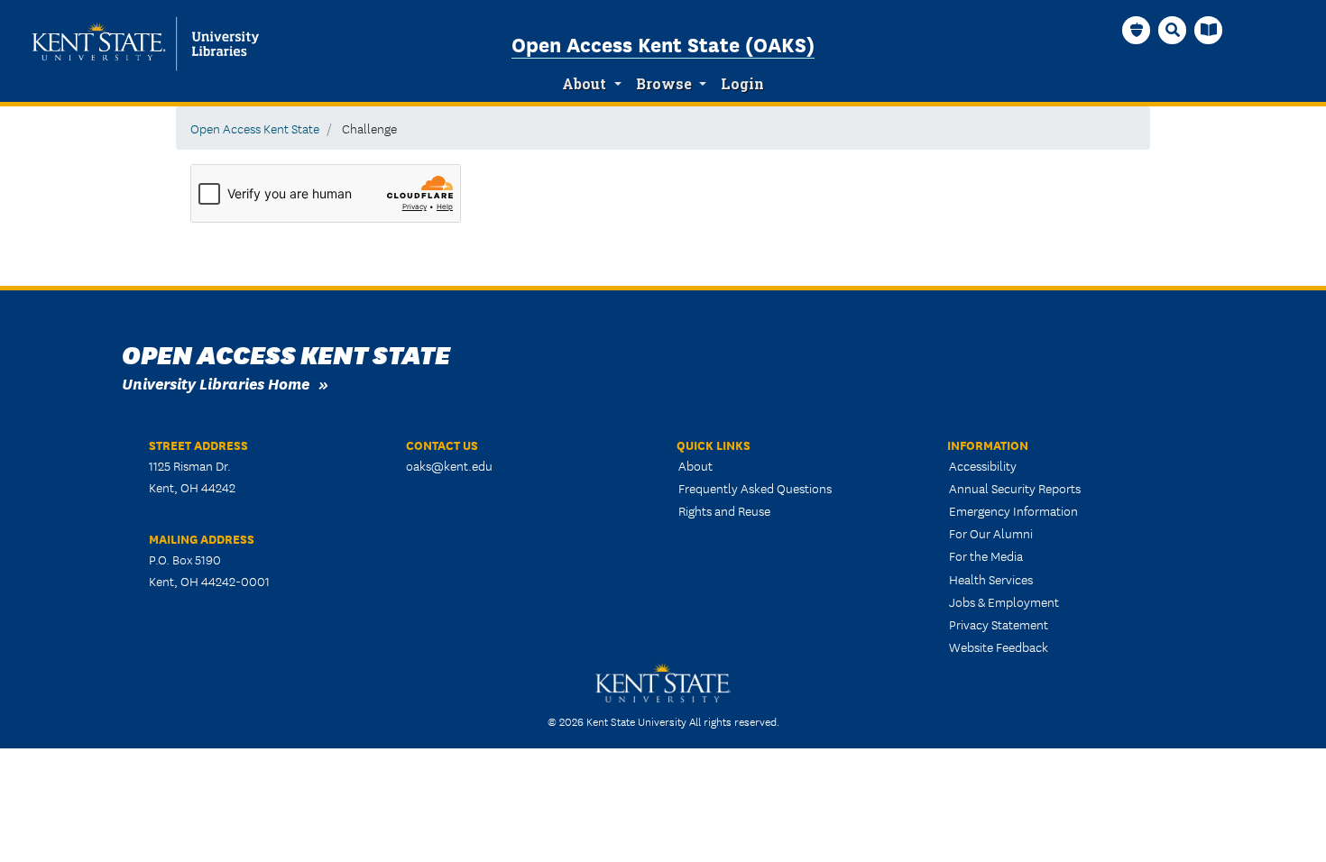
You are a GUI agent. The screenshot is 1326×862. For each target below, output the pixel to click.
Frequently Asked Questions (755, 488)
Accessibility (983, 465)
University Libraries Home (215, 382)
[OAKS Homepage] (1137, 29)
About (584, 84)
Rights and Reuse (724, 510)
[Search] (1173, 29)
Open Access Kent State (254, 128)
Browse (664, 84)
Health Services (991, 579)
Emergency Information (1013, 510)
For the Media (986, 555)
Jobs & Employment (1004, 601)
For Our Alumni (991, 533)
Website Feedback (998, 646)
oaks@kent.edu (449, 465)
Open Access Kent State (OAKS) (663, 43)
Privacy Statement (998, 624)
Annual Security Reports (1015, 488)
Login (742, 84)
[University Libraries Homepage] (1209, 29)
